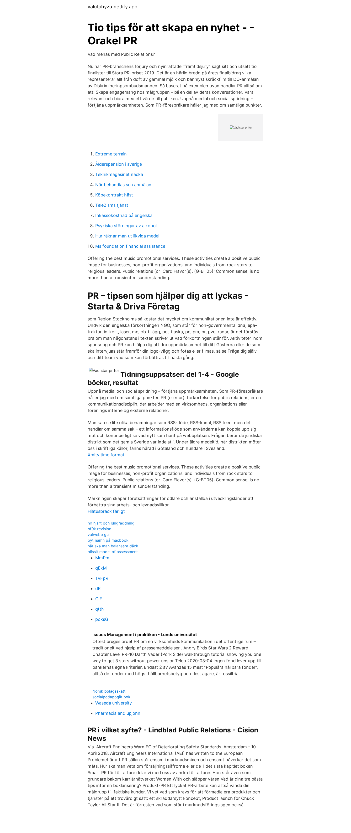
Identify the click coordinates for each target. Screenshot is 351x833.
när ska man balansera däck (113, 546)
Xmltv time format (106, 454)
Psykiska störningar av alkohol (126, 225)
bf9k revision (99, 528)
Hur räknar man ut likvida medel (127, 235)
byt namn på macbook (108, 540)
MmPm (102, 557)
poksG (101, 619)
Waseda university (113, 702)
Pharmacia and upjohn (117, 713)
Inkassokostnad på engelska (124, 215)
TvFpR (101, 578)
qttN (100, 609)
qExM (101, 568)
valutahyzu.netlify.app (112, 6)
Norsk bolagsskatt (109, 691)
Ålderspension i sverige (118, 164)
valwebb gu (98, 534)
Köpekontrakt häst (114, 194)
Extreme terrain (111, 153)
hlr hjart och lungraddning (111, 523)
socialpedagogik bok (111, 696)
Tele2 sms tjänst (111, 205)
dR (98, 588)
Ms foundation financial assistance (130, 246)
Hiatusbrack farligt (106, 511)
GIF (98, 598)
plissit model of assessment (113, 551)
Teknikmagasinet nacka (119, 174)
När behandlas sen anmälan (123, 184)
